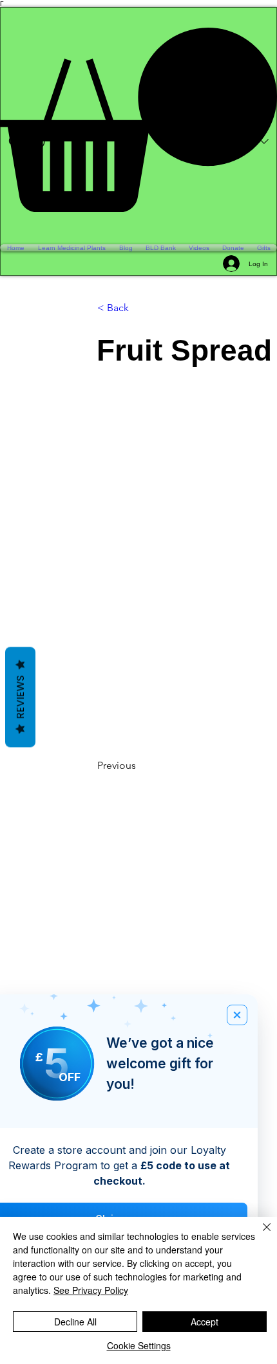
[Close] (259, 1234)
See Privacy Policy (90, 1290)
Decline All (75, 1321)
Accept (204, 1321)
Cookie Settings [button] (139, 1345)
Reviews (20, 697)
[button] (138, 120)
